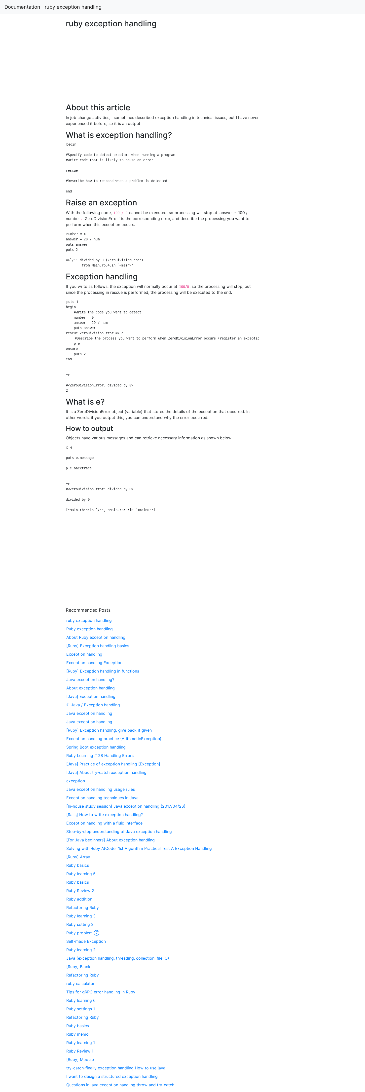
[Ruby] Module (80, 1059)
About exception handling (90, 687)
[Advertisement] (295, 292)
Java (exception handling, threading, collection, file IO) (117, 958)
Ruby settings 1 (80, 1008)
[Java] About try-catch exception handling (106, 772)
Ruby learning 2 (81, 949)
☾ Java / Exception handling (93, 704)
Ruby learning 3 (81, 915)
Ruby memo (77, 1034)
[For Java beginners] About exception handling (110, 839)
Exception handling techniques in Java (102, 797)
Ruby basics (77, 865)
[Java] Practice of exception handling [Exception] (113, 763)
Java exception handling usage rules (100, 789)
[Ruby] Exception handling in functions (102, 671)
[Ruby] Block (78, 966)
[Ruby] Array (78, 856)
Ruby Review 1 (79, 1051)
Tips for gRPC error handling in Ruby (100, 991)
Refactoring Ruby (82, 907)
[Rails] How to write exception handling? (104, 814)
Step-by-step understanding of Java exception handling (119, 831)
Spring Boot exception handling (96, 747)
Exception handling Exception (94, 662)
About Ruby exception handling (95, 637)
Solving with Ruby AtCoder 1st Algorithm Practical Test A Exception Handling (139, 848)
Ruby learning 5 (81, 873)
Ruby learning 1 (80, 1042)
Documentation (22, 7)
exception (75, 780)
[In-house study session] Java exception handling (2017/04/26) (125, 806)
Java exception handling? (90, 679)
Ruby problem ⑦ (82, 932)
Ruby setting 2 (80, 924)
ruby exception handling (73, 7)
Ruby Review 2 (80, 890)
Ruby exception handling (89, 628)
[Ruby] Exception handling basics (97, 645)
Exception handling (84, 654)
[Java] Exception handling (90, 696)
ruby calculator (80, 983)
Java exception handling (89, 713)
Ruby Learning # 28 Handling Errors (100, 755)
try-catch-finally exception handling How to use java (115, 1067)
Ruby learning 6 (81, 1000)
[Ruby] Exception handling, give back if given (109, 730)
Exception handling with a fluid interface (104, 823)
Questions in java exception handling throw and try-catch (120, 1084)
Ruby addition (79, 899)
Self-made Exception (86, 941)
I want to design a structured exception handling (112, 1076)
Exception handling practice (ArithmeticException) (113, 738)
